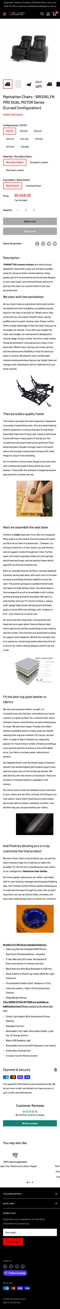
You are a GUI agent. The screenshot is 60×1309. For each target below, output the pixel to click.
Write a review (30, 1123)
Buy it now (30, 231)
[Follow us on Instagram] (17, 1266)
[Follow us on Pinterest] (23, 1266)
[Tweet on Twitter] (49, 243)
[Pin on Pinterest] (43, 243)
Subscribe (13, 1241)
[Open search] (42, 14)
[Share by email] (55, 243)
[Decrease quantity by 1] (17, 210)
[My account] (48, 14)
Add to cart (30, 221)
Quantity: (7, 210)
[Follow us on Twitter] (11, 1266)
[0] (54, 14)
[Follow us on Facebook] (5, 1266)
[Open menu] (4, 14)
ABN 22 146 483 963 (11, 1302)
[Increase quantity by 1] (34, 210)
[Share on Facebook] (37, 243)
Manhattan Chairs (13, 114)
